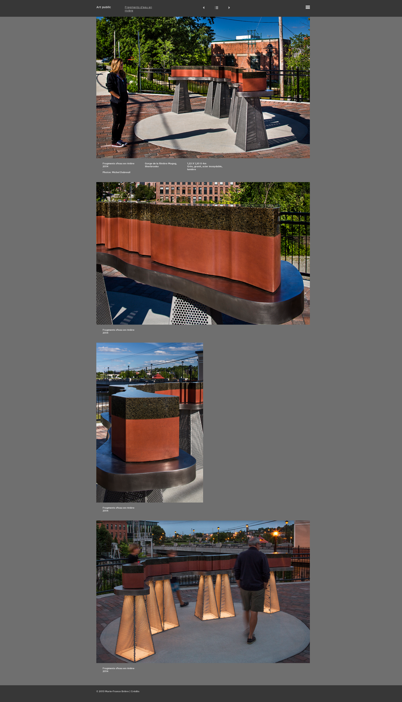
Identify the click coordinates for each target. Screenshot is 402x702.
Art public (103, 7)
